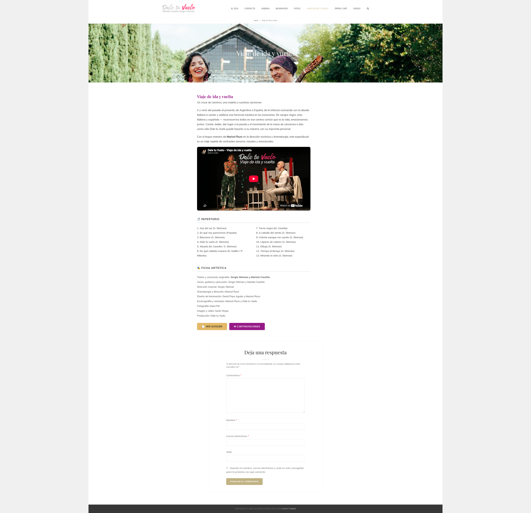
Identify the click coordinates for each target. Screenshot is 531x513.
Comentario (233, 375)
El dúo (234, 8)
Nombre (231, 420)
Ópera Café (341, 8)
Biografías (282, 8)
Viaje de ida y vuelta (317, 8)
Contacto (249, 8)
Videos (356, 8)
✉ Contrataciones (247, 326)
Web (229, 452)
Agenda (265, 8)
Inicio (256, 20)
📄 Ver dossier (212, 326)
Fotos (297, 8)
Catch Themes (289, 509)
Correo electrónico (237, 436)
